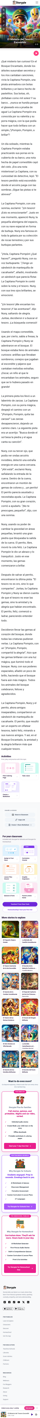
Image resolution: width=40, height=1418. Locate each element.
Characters (6, 1325)
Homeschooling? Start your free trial (20, 910)
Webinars (6, 1380)
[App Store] (8, 1308)
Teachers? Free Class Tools (20, 904)
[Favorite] (3, 10)
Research (6, 1388)
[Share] (3, 21)
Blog (4, 1377)
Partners (6, 1364)
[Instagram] (4, 1302)
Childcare (6, 1360)
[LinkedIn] (28, 1302)
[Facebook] (9, 1302)
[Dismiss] (37, 1408)
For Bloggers (7, 1384)
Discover (6, 1328)
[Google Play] (19, 1308)
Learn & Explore (8, 1321)
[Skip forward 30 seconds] (36, 1414)
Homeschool (7, 1332)
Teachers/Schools (9, 1349)
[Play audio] (36, 53)
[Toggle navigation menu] (37, 2)
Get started (29, 1408)
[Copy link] (3, 25)
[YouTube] (18, 1302)
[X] (23, 1302)
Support (5, 1399)
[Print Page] (3, 13)
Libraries (6, 1353)
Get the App (7, 1336)
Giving (5, 1396)
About (5, 1392)
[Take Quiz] (3, 17)
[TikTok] (14, 1302)
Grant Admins (7, 1356)
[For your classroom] (3, 29)
